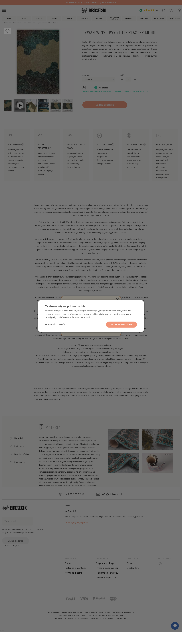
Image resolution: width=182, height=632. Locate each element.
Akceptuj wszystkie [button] (121, 324)
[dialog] (91, 316)
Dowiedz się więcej (81, 317)
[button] (56, 324)
